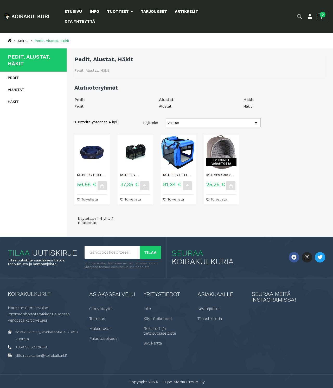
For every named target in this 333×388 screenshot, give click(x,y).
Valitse (213, 123)
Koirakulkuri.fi (30, 294)
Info (147, 308)
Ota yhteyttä (101, 308)
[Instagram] (307, 257)
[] (102, 185)
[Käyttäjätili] (310, 17)
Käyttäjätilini (208, 308)
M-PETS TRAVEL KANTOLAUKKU (134, 175)
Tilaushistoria (209, 318)
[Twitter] (320, 257)
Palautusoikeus (103, 338)
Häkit (13, 101)
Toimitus (97, 318)
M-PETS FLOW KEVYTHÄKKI (177, 175)
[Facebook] (294, 257)
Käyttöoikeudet (157, 318)
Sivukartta (152, 343)
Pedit (13, 78)
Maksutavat (100, 328)
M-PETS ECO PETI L (89, 175)
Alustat (16, 89)
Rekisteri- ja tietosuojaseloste (159, 331)
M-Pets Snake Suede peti (219, 175)
